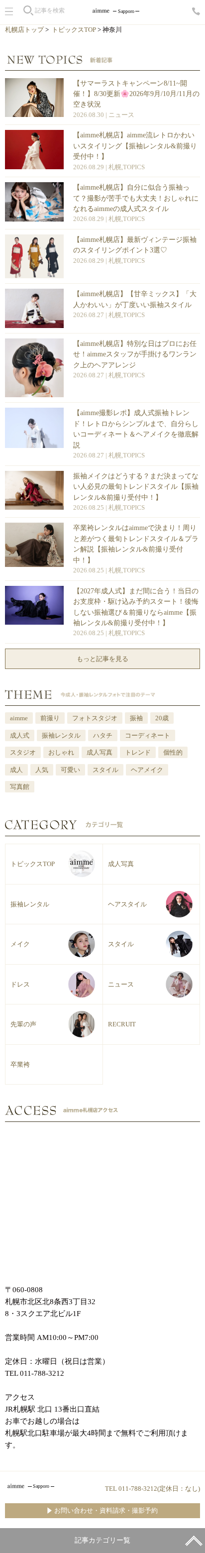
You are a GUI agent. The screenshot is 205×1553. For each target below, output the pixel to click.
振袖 (136, 718)
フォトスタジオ (94, 718)
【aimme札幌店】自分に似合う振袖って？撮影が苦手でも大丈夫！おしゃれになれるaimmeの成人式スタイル (136, 198)
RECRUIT (122, 1024)
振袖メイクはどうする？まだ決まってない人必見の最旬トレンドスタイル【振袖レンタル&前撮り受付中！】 (136, 486)
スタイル (105, 770)
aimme (19, 718)
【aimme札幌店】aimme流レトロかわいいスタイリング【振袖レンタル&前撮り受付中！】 (135, 145)
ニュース (121, 114)
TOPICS (134, 167)
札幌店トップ (24, 29)
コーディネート (147, 735)
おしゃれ (61, 752)
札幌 (114, 167)
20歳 (162, 718)
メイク (20, 944)
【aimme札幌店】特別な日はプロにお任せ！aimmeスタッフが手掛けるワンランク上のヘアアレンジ (135, 354)
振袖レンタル (61, 735)
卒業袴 (20, 1064)
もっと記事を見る (102, 659)
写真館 (19, 786)
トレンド (138, 752)
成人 (16, 770)
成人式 (19, 735)
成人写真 (99, 752)
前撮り (50, 718)
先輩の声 (23, 1024)
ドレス (20, 984)
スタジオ (23, 752)
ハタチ (102, 735)
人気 (41, 770)
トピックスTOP (74, 29)
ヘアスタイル (127, 904)
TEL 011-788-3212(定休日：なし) (152, 1488)
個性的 (173, 752)
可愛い (70, 770)
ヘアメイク (147, 770)
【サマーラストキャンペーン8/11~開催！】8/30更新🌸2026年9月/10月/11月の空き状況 (136, 94)
